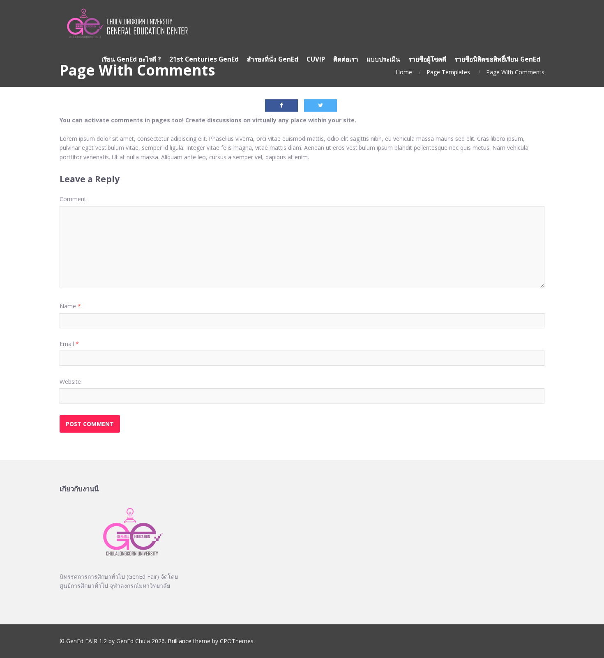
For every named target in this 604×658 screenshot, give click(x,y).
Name (70, 306)
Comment (73, 199)
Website (70, 381)
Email (69, 344)
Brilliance (179, 641)
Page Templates (448, 72)
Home (404, 72)
